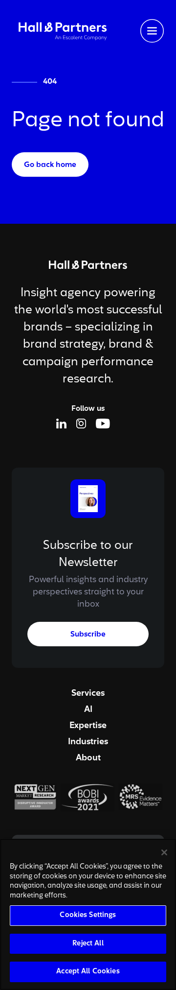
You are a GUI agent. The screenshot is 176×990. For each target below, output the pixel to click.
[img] (62, 31)
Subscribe (88, 634)
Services (88, 693)
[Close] (164, 852)
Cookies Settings (88, 915)
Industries (88, 742)
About (88, 758)
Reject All (87, 944)
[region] (88, 914)
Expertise (88, 726)
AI (88, 709)
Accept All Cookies (87, 971)
